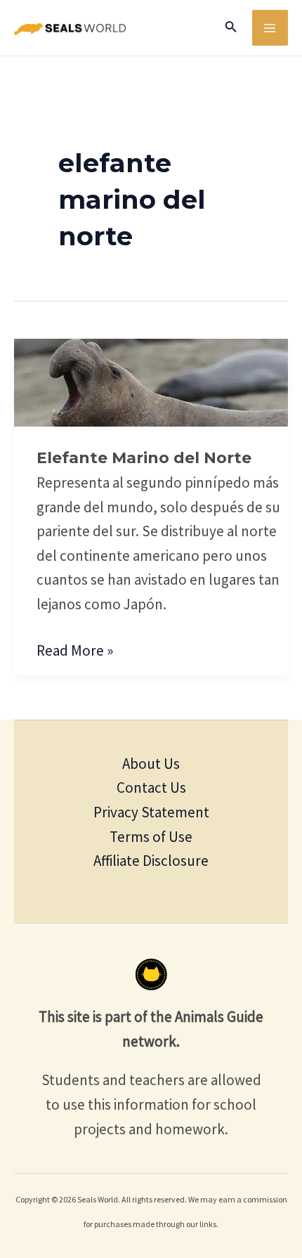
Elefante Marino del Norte (144, 457)
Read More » (75, 649)
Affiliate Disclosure (151, 860)
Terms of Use (151, 836)
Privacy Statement (151, 812)
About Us (151, 763)
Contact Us (151, 787)
